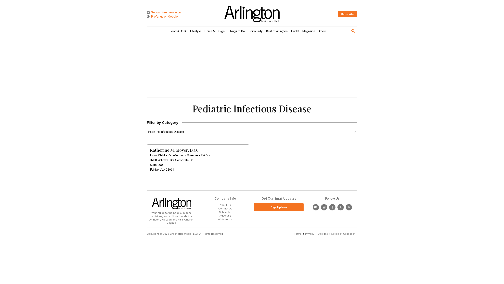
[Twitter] (340, 207)
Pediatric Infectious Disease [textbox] (166, 131)
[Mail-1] (316, 207)
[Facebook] (332, 207)
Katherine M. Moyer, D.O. (174, 150)
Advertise (225, 215)
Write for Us (225, 219)
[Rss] (349, 207)
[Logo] (252, 14)
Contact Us (225, 208)
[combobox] (252, 132)
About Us (225, 204)
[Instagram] (324, 207)
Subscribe (225, 212)
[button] (353, 31)
